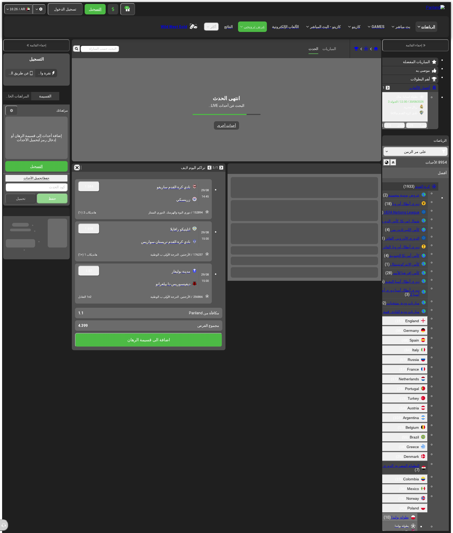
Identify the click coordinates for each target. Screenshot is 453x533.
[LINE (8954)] (376, 48)
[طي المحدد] (393, 162)
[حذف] (233, 167)
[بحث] (76, 48)
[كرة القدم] (366, 48)
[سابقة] (388, 88)
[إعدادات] (39, 9)
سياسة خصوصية (41, 123)
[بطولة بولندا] (356, 48)
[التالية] (363, 168)
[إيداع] (113, 9)
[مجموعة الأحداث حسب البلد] (386, 162)
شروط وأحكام (60, 123)
